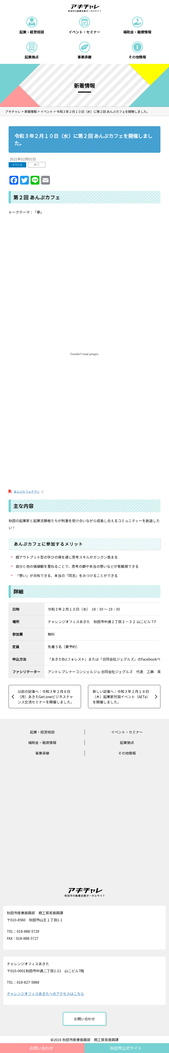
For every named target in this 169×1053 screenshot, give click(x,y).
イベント (17, 164)
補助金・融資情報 (42, 742)
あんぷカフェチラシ (27, 491)
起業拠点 (127, 742)
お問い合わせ (41, 1048)
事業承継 (42, 753)
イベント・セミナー (127, 732)
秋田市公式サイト (126, 1048)
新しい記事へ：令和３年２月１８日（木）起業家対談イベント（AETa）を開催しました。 (121, 696)
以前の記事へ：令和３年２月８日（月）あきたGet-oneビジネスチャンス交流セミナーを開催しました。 (46, 696)
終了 (36, 164)
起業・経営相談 (42, 732)
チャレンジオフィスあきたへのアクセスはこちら (45, 993)
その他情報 (127, 753)
